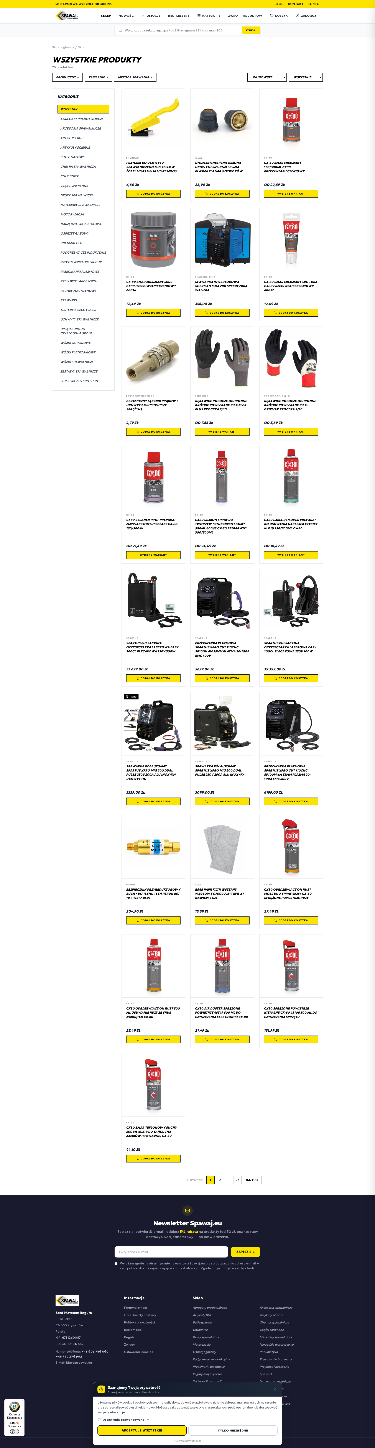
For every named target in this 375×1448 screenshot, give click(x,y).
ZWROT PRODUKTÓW (245, 16)
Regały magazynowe (207, 1374)
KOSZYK (281, 16)
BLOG (279, 4)
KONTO (313, 4)
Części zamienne (272, 1330)
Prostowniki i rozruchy (276, 1359)
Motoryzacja (202, 1344)
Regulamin (132, 1337)
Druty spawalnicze (206, 1337)
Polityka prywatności (139, 1322)
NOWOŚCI (127, 16)
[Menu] (22, 1401)
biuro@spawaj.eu (79, 1362)
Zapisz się (245, 1252)
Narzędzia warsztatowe (277, 1344)
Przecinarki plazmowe (209, 1367)
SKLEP (106, 16)
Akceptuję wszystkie (142, 1430)
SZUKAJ (251, 30)
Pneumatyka (269, 1352)
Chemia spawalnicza (274, 1322)
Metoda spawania (135, 77)
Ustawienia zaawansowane (123, 1420)
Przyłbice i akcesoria (274, 1367)
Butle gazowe (202, 1322)
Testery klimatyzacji (207, 1381)
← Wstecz (194, 1180)
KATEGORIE (211, 16)
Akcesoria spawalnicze (276, 1308)
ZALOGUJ (308, 16)
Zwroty (129, 1344)
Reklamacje (133, 1330)
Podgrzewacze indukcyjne (211, 1359)
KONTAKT (295, 4)
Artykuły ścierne (271, 1315)
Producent (67, 77)
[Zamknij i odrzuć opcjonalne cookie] (275, 1389)
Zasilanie (98, 77)
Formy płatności (136, 1308)
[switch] (14, 1431)
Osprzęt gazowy (204, 1352)
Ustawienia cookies (138, 1352)
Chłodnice (200, 1330)
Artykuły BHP (202, 1315)
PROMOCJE (151, 16)
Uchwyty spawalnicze (275, 1381)
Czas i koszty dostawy (140, 1315)
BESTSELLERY (178, 16)
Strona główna (63, 47)
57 (237, 1180)
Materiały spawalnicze (276, 1337)
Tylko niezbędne (233, 1430)
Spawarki (266, 1374)
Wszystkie (69, 109)
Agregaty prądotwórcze (210, 1308)
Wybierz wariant (291, 193)
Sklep (82, 47)
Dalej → (252, 1180)
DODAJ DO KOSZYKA (155, 193)
